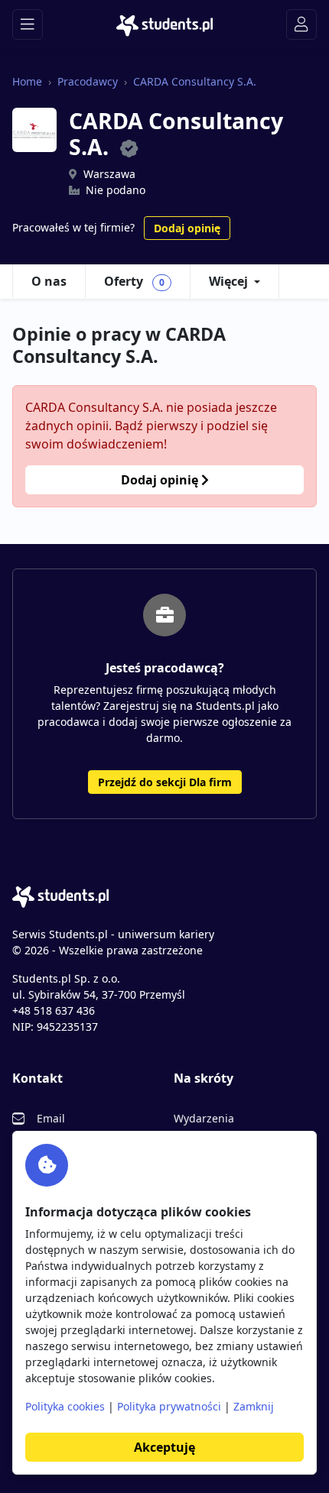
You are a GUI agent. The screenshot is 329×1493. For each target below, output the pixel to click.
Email (51, 1118)
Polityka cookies (65, 1406)
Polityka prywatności (169, 1406)
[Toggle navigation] (27, 24)
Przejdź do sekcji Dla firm (165, 782)
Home (27, 81)
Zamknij (253, 1406)
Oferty (134, 281)
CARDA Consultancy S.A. (194, 81)
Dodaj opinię (187, 228)
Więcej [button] (228, 281)
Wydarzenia (204, 1118)
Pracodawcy (87, 81)
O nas (49, 281)
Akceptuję (164, 1447)
